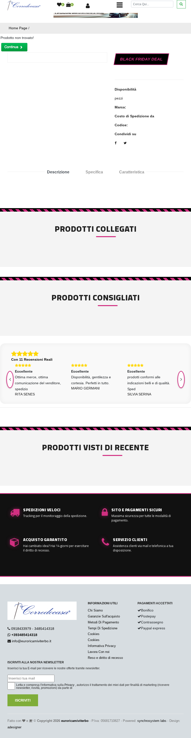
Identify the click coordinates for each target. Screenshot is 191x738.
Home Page (18, 28)
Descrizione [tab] (58, 172)
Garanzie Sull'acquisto (104, 616)
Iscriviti (23, 700)
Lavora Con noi (98, 652)
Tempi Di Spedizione (102, 628)
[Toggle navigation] (119, 5)
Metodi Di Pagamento (103, 622)
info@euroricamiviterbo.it (31, 641)
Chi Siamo (95, 610)
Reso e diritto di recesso (105, 658)
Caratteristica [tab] (131, 172)
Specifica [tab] (94, 172)
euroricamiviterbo (75, 721)
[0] (59, 5)
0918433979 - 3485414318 (32, 629)
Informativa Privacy (102, 646)
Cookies (93, 634)
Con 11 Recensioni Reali (31, 359)
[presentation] (181, 379)
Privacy (69, 685)
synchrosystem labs (151, 721)
